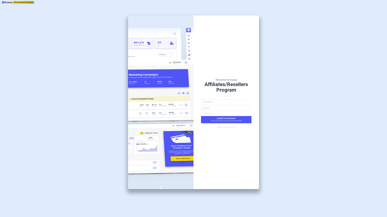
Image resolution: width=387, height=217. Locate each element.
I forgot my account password (226, 127)
